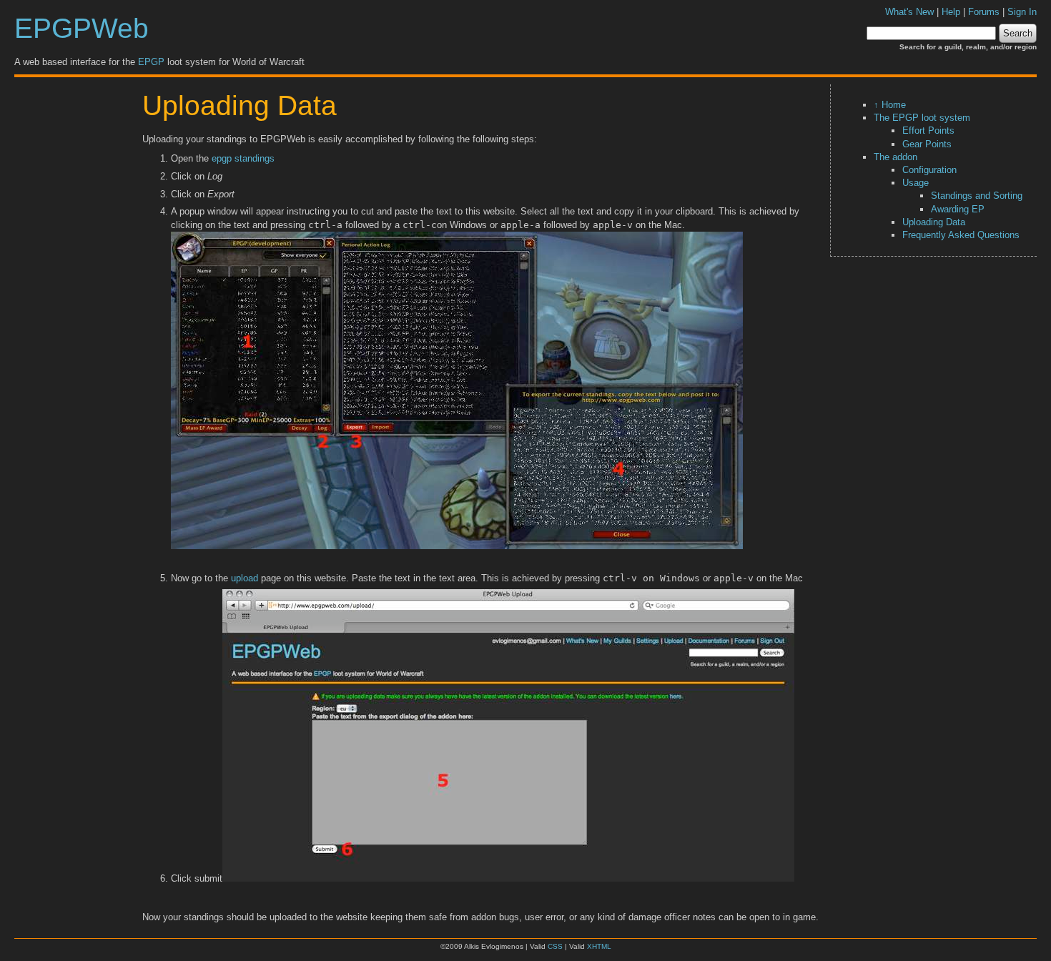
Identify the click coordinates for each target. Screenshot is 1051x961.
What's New (909, 11)
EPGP (151, 61)
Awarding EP (958, 209)
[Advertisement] (75, 298)
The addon (895, 157)
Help (951, 11)
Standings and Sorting (976, 195)
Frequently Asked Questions (961, 235)
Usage (915, 182)
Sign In (1022, 11)
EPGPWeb (81, 28)
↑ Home (890, 104)
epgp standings (243, 158)
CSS (555, 946)
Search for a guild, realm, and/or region (968, 47)
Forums (984, 11)
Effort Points (928, 130)
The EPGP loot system (922, 117)
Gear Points (927, 144)
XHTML (599, 946)
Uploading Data (933, 222)
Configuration (929, 169)
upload (244, 578)
